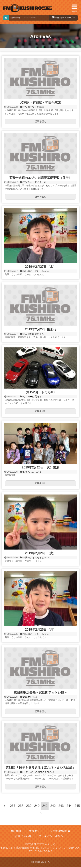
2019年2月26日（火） (40, 553)
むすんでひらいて (32, 471)
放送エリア (35, 831)
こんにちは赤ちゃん (33, 334)
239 (28, 805)
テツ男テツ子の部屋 (33, 107)
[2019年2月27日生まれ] (40, 305)
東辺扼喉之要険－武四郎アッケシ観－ (40, 692)
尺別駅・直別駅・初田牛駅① (40, 102)
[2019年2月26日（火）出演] (40, 443)
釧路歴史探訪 (30, 696)
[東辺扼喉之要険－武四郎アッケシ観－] (40, 668)
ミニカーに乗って (32, 396)
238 (20, 805)
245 (77, 805)
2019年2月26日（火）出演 (40, 467)
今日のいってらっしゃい (36, 271)
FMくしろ (27, 8)
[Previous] (4, 805)
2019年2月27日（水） (40, 266)
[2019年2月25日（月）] (40, 598)
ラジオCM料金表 (60, 831)
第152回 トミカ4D (40, 392)
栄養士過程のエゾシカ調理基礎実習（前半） (40, 177)
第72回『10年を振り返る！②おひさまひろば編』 (40, 767)
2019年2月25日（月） (40, 629)
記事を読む (40, 121)
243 (61, 805)
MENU (74, 11)
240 (37, 805)
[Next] (41, 813)
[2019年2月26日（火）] (40, 522)
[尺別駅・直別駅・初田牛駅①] (40, 78)
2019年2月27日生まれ (40, 329)
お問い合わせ (23, 836)
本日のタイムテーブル (64, 17)
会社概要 (16, 831)
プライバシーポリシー (52, 836)
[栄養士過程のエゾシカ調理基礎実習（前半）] (40, 153)
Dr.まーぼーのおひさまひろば (38, 772)
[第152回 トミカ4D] (40, 368)
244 (69, 805)
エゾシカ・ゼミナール (34, 182)
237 (12, 805)
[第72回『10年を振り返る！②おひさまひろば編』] (40, 743)
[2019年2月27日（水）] (40, 235)
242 (53, 805)
